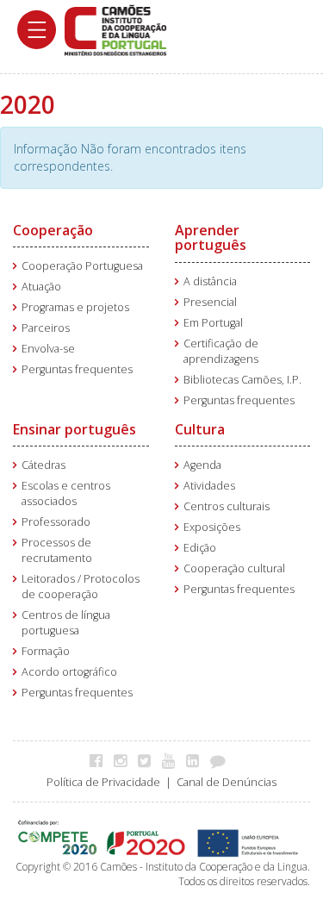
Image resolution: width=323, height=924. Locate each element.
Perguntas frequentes (77, 369)
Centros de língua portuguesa (66, 623)
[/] (115, 29)
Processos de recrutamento (57, 550)
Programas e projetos (75, 307)
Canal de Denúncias (226, 782)
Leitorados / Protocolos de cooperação (81, 586)
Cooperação (53, 230)
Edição (199, 547)
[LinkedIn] (197, 760)
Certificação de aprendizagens (220, 351)
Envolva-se (48, 348)
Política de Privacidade (103, 782)
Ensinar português (74, 429)
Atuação (41, 286)
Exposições (211, 527)
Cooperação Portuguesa (82, 266)
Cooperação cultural (234, 568)
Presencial (210, 302)
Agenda (202, 465)
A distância (210, 281)
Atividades (209, 485)
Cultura (200, 429)
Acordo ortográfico (69, 672)
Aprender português (210, 238)
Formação (46, 651)
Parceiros (46, 328)
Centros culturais (226, 506)
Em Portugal (213, 322)
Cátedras (43, 465)
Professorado (56, 522)
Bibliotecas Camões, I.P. (242, 379)
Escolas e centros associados (66, 493)
